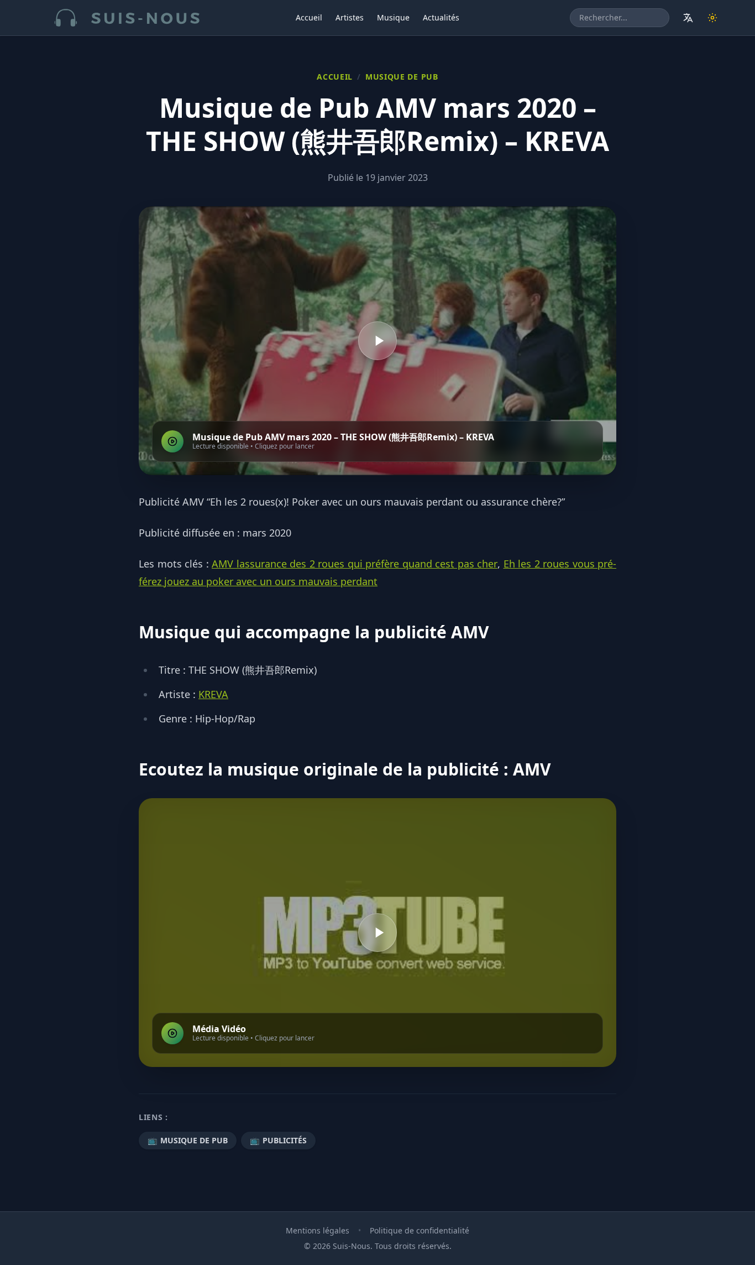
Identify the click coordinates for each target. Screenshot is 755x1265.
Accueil (309, 17)
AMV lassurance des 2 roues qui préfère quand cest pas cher (354, 563)
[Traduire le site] (688, 18)
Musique (393, 17)
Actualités (441, 17)
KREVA (213, 694)
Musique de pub (401, 76)
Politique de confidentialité (419, 1230)
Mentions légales (317, 1230)
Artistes (349, 17)
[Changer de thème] (712, 18)
